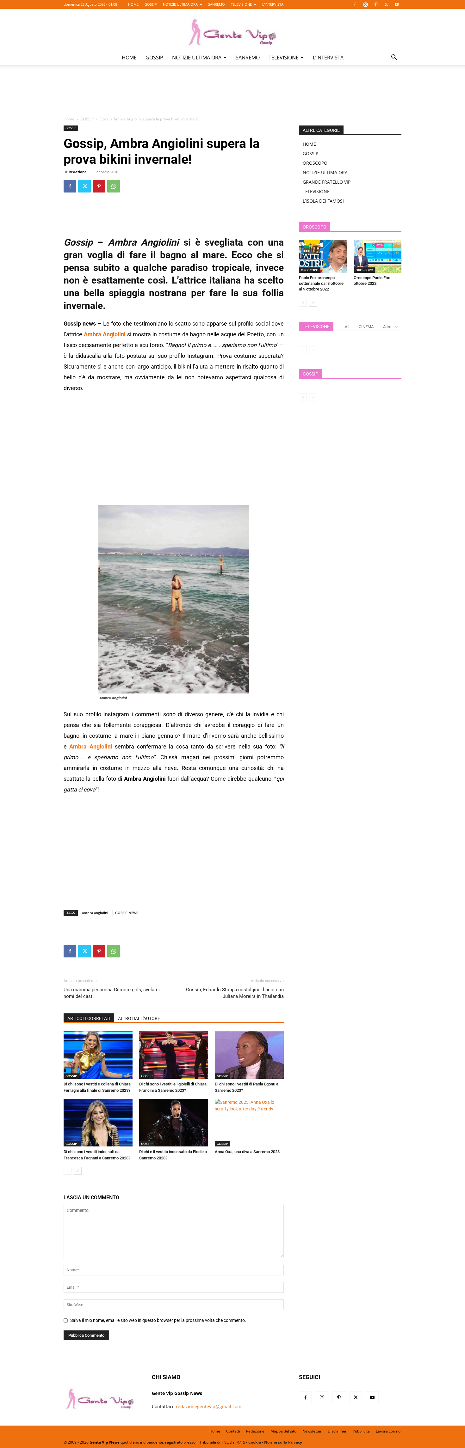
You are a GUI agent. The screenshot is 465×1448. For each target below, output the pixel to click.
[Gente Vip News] (232, 29)
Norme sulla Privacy (283, 1442)
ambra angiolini (95, 912)
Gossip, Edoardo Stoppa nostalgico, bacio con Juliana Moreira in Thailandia (235, 993)
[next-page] (78, 1171)
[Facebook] (355, 4)
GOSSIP (151, 4)
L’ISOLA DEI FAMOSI (323, 201)
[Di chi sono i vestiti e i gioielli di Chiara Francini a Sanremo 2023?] (173, 1055)
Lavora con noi (388, 1431)
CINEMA (366, 326)
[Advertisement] (232, 95)
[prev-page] (67, 1171)
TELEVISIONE (241, 4)
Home (69, 119)
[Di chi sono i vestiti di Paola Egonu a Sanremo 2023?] (249, 1055)
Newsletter (312, 1431)
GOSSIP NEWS (126, 912)
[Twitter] (386, 4)
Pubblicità (361, 1431)
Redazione (78, 171)
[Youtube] (396, 4)
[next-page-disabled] (313, 350)
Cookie (254, 1442)
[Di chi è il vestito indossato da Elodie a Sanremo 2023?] (173, 1122)
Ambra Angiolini (105, 334)
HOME (133, 4)
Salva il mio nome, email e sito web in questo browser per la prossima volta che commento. (158, 1320)
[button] (393, 58)
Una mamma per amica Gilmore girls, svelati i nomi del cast (112, 993)
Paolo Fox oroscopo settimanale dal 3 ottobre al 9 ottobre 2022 (321, 283)
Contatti (233, 1431)
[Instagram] (365, 4)
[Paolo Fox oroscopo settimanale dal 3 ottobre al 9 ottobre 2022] (323, 256)
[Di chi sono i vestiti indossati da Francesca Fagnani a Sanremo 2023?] (98, 1122)
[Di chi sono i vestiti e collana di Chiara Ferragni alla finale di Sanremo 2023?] (98, 1055)
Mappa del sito (283, 1431)
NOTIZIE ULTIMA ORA (180, 4)
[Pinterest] (376, 4)
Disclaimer (337, 1431)
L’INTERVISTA (272, 4)
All (347, 326)
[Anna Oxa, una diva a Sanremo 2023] (249, 1122)
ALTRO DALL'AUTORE (139, 1018)
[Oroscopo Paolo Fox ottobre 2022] (378, 256)
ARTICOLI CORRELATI (88, 1018)
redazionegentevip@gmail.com (208, 1406)
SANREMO (216, 4)
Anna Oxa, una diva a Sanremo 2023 (247, 1151)
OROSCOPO (315, 163)
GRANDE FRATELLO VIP (326, 182)
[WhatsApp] (113, 186)
